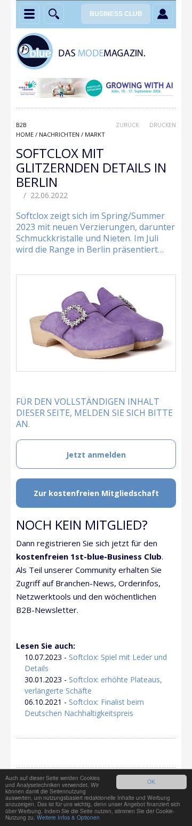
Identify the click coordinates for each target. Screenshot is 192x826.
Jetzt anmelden (96, 455)
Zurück (127, 125)
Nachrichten (59, 134)
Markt (95, 134)
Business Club (116, 14)
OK (151, 781)
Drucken (162, 125)
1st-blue (96, 51)
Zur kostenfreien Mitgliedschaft (96, 493)
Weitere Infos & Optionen (68, 817)
